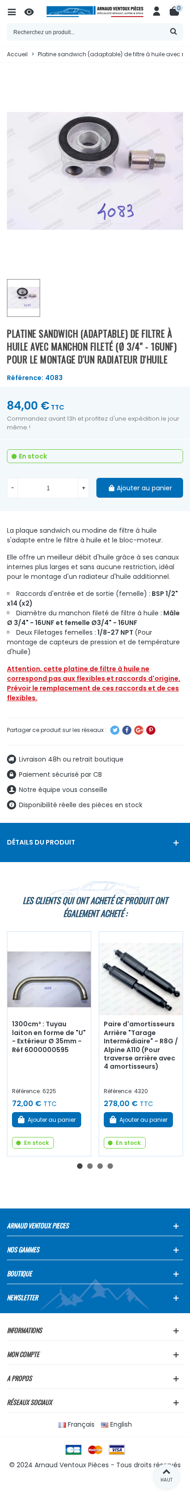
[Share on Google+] (138, 730)
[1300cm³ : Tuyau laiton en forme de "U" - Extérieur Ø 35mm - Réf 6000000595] (49, 973)
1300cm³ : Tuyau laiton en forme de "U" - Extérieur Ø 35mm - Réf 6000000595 (49, 1037)
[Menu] (15, 11)
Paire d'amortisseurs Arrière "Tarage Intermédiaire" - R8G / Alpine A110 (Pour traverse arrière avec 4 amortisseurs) (141, 1045)
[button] (80, 1166)
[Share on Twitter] (114, 730)
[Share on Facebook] (126, 730)
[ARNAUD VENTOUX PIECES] (95, 11)
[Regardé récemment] (33, 11)
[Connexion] (157, 11)
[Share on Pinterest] (150, 730)
